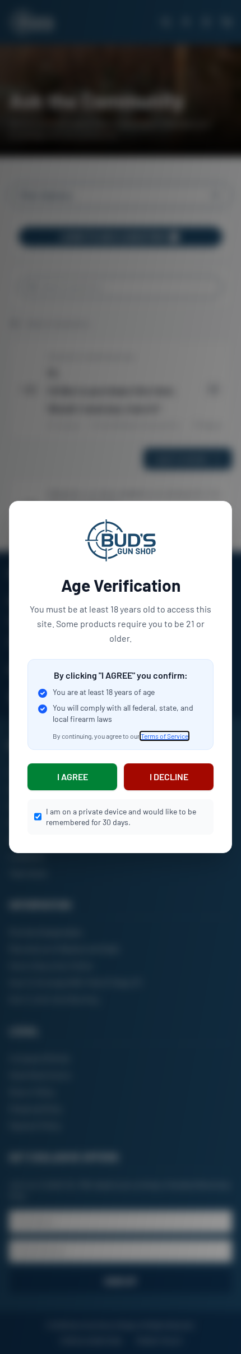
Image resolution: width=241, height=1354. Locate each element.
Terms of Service (164, 736)
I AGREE (72, 776)
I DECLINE (169, 776)
